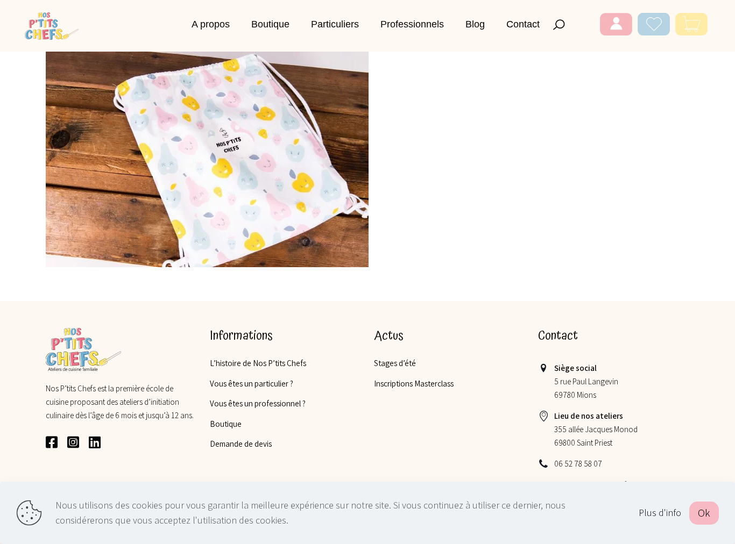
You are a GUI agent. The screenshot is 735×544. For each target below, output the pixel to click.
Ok (704, 513)
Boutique (226, 424)
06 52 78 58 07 (578, 464)
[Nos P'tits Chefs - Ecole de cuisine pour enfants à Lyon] (52, 25)
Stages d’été (395, 363)
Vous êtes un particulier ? (251, 383)
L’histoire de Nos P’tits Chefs (258, 363)
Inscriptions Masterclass (414, 383)
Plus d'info (660, 512)
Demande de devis (241, 444)
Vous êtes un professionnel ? (258, 403)
